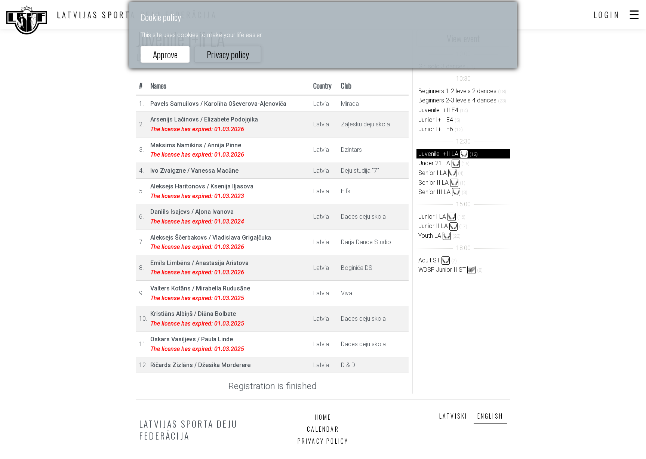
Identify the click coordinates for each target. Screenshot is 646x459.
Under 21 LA (434, 163)
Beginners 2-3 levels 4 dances (457, 100)
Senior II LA (433, 182)
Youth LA (429, 235)
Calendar (323, 429)
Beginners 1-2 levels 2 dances (457, 91)
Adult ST (429, 260)
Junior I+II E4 (435, 119)
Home (323, 417)
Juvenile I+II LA (438, 153)
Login (607, 14)
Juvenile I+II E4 (438, 110)
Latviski (453, 416)
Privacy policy (228, 54)
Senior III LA (434, 191)
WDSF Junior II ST (442, 269)
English (490, 416)
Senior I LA (432, 172)
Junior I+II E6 (435, 129)
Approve (165, 54)
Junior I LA (432, 216)
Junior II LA (433, 226)
